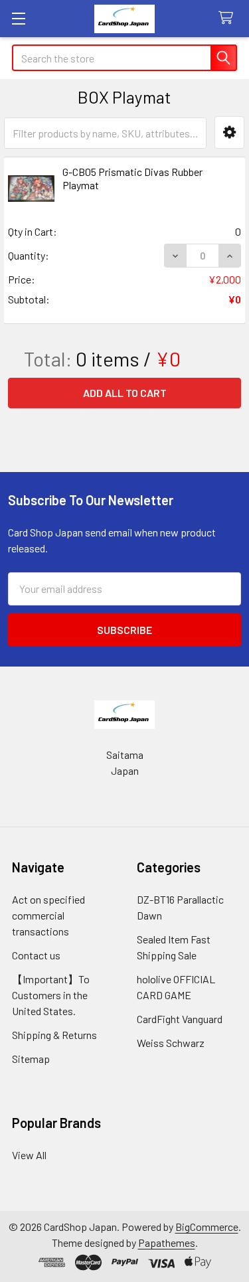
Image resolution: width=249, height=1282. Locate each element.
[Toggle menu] (18, 18)
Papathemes (166, 1242)
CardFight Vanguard (179, 1018)
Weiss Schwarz (171, 1042)
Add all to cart (125, 392)
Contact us (36, 955)
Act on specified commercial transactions (48, 915)
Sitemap (31, 1058)
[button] (229, 132)
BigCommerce (206, 1226)
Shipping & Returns (54, 1034)
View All (29, 1155)
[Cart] (228, 18)
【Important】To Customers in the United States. (51, 995)
